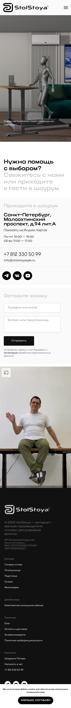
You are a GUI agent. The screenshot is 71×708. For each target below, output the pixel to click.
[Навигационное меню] (66, 7)
